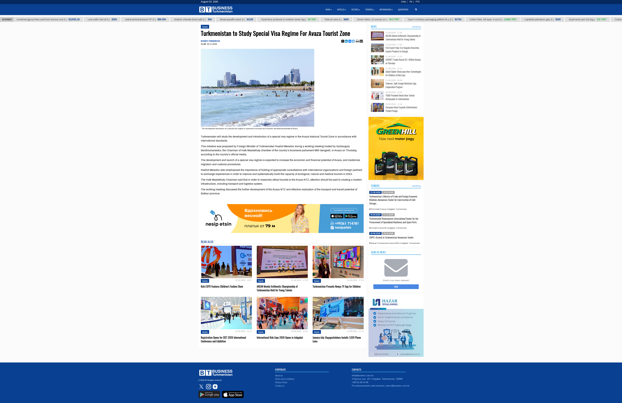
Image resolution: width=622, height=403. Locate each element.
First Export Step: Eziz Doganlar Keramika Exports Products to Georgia (402, 49)
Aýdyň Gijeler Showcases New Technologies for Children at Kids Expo (403, 73)
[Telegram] (353, 41)
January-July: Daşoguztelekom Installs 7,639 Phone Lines (337, 339)
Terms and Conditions (284, 379)
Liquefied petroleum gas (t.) (528, 19)
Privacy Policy (281, 382)
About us (279, 375)
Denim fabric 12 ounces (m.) (363, 19)
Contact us (279, 386)
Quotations (403, 9)
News (374, 27)
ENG (403, 2)
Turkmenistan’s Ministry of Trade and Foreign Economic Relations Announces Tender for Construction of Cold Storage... (393, 200)
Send (396, 286)
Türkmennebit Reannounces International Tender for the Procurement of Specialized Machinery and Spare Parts (393, 220)
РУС (418, 2)
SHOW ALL (416, 27)
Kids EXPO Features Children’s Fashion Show (222, 286)
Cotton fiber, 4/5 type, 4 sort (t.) (478, 19)
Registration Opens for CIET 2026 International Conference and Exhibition (223, 339)
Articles (341, 9)
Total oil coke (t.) (321, 19)
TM (410, 2)
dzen (214, 386)
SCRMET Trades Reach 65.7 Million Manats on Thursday (403, 61)
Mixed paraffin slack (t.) (221, 19)
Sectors (354, 9)
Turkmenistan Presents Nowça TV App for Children (337, 286)
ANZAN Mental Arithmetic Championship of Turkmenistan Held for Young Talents (277, 288)
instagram (208, 386)
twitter (201, 386)
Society (205, 26)
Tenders (375, 186)
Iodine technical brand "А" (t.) (130, 19)
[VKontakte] (349, 41)
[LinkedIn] (346, 41)
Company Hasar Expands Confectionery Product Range (401, 109)
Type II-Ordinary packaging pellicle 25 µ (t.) (419, 19)
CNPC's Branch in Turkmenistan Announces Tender (391, 237)
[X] (342, 41)
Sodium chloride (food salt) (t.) (178, 19)
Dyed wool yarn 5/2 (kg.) (572, 19)
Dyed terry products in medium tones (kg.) (273, 19)
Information (385, 9)
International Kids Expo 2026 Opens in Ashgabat (280, 337)
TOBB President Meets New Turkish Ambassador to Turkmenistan (400, 97)
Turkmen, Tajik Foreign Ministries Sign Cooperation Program (401, 85)
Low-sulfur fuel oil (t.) (87, 19)
